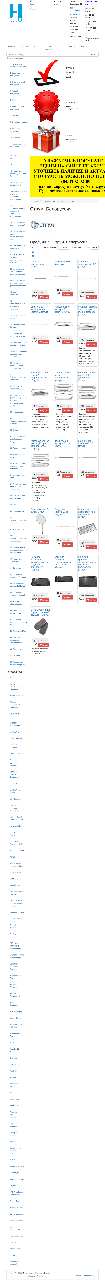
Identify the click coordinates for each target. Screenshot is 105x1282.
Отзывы (60, 46)
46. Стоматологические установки (18, 520)
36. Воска (14, 430)
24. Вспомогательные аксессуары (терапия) (17, 305)
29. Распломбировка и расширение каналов (18, 354)
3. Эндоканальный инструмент (17, 83)
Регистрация (35, 9)
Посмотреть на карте (75, 15)
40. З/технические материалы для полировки (17, 466)
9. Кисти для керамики (15, 129)
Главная (35, 201)
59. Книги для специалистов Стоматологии (16, 640)
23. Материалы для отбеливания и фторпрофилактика (18, 283)
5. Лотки (13, 100)
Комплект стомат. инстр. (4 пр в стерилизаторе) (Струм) (87, 310)
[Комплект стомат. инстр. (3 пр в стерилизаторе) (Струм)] (41, 393)
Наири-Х (12, 1272)
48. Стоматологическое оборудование (18, 538)
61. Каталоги (15, 655)
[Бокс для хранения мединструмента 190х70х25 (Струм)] (64, 580)
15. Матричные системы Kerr (16, 183)
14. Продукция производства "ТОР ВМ (18, 173)
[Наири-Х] (17, 13)
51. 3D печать (15, 567)
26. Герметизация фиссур (17, 325)
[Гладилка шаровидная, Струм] (41, 279)
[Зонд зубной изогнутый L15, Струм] (88, 458)
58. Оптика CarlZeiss (18, 631)
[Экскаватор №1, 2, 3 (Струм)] (64, 277)
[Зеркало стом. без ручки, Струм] (41, 524)
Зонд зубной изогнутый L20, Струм (62, 443)
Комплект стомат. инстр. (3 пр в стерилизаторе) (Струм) (40, 376)
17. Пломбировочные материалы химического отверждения (17, 210)
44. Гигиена (14, 504)
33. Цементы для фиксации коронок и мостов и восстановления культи (18, 400)
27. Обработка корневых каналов (17, 334)
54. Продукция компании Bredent (17, 593)
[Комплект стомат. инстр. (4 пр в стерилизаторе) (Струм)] (88, 327)
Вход (32, 4)
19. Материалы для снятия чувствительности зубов (18, 235)
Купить (45, 297)
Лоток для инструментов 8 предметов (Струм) (86, 512)
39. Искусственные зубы (17, 455)
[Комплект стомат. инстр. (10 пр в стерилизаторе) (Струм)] (41, 461)
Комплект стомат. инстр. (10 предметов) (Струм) (87, 376)
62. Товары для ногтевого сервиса (17, 663)
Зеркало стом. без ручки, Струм (40, 510)
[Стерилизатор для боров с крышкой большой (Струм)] (41, 627)
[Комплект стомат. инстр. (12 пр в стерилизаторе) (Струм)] (64, 393)
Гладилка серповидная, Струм (61, 511)
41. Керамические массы (17, 476)
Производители (48, 201)
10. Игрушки (15, 137)
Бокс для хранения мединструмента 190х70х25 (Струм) (63, 562)
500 (94, 247)
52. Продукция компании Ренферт (18, 575)
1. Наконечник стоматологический (18, 65)
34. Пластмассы (16, 412)
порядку (62, 247)
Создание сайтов (85, 1275)
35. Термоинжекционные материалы (19, 421)
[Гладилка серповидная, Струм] (64, 527)
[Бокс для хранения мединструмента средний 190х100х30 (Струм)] (41, 582)
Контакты (85, 46)
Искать (94, 54)
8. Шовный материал (18, 122)
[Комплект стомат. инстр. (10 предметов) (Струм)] (88, 393)
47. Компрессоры (17, 529)
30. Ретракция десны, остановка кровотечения (17, 365)
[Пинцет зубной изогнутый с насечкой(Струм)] (64, 324)
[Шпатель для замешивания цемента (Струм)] (41, 324)
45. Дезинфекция (17, 511)
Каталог (36, 46)
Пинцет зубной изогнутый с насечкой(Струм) (63, 309)
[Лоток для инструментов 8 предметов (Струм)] (88, 529)
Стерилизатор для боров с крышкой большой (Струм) (41, 612)
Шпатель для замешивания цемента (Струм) (40, 309)
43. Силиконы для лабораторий (17, 496)
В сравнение (40, 292)
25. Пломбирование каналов (18, 316)
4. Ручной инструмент (14, 92)
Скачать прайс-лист (14, 58)
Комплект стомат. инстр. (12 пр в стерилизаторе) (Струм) (63, 376)
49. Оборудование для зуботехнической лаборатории (18, 550)
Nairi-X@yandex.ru (75, 9)
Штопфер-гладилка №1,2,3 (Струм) (87, 264)
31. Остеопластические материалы (18, 377)
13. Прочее (14, 164)
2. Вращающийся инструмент (17, 74)
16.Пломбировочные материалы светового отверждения (18, 195)
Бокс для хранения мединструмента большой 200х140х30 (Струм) (87, 563)
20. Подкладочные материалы (17, 246)
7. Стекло (14, 115)
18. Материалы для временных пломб (18, 223)
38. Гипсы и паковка (18, 448)
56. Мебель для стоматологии (16, 611)
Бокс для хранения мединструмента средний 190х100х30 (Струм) (40, 563)
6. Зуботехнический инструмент (18, 107)
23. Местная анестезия (15, 293)
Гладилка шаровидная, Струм (38, 264)
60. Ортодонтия (16, 649)
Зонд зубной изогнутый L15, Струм (86, 443)
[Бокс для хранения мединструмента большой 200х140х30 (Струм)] (88, 582)
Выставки (24, 46)
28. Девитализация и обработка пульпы (18, 343)
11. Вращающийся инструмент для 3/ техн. (17, 146)
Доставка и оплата (48, 47)
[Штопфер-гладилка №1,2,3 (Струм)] (88, 279)
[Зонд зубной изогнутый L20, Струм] (64, 458)
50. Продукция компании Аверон (17, 560)
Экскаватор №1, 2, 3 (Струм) (64, 263)
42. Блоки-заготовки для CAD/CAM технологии (18, 486)
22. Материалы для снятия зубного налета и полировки (18, 271)
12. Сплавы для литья (16, 156)
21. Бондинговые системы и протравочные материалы (17, 258)
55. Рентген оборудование (16, 602)
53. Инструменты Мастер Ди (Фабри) (18, 584)
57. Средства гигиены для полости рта (18, 622)
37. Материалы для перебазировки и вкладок (18, 439)
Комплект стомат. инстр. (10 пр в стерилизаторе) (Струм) (40, 444)
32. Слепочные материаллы (16, 387)
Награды (72, 46)
